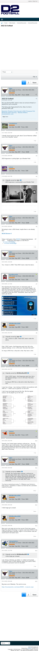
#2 (36, 133)
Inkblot (11, 431)
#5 (36, 226)
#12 (36, 505)
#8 (36, 333)
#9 (36, 369)
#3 (36, 155)
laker (10, 88)
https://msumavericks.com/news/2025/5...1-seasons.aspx (18, 587)
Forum (5, 23)
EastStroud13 (13, 274)
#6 (36, 262)
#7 (36, 284)
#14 (36, 550)
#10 (36, 441)
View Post (20, 180)
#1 (36, 98)
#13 (36, 525)
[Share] (36, 94)
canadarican (13, 123)
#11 (36, 468)
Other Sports (12, 23)
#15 (36, 581)
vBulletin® (29, 648)
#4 (36, 176)
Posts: (23, 95)
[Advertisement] (19, 46)
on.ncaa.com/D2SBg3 (10, 243)
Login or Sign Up (32, 1)
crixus (11, 167)
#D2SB (18, 239)
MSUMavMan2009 (14, 323)
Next (34, 83)
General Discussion (21, 23)
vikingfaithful (13, 541)
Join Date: (12, 95)
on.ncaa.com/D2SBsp (9, 242)
